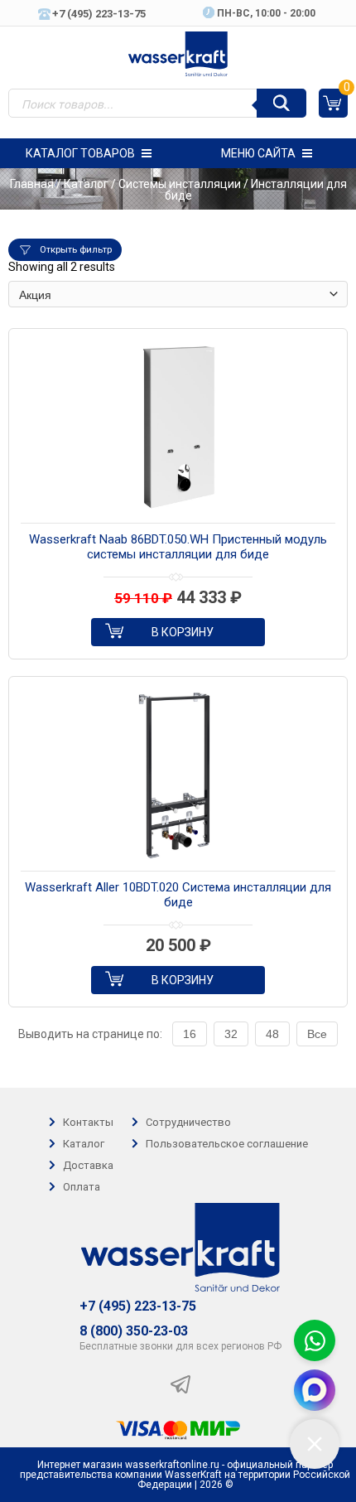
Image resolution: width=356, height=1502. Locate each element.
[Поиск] (281, 103)
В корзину (183, 632)
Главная (32, 184)
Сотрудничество (188, 1122)
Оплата (81, 1187)
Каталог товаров (80, 153)
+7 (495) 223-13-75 (137, 1306)
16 (189, 1034)
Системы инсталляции (179, 184)
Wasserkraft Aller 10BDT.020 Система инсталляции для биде (178, 895)
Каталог (86, 184)
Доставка (88, 1165)
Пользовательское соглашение (227, 1143)
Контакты (88, 1122)
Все (317, 1034)
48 (272, 1034)
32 (231, 1034)
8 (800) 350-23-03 (133, 1331)
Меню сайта (258, 153)
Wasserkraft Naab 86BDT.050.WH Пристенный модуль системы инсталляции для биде (178, 547)
